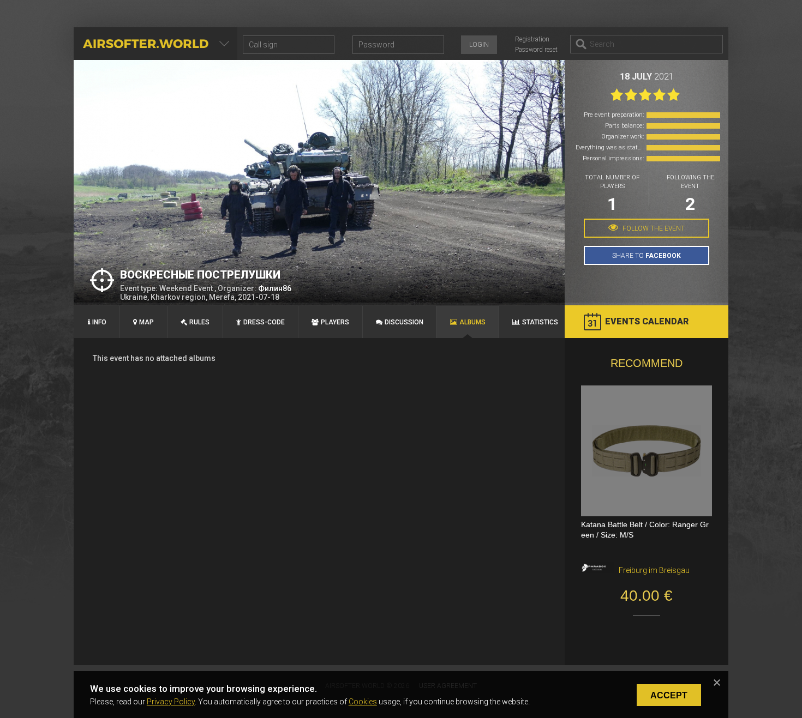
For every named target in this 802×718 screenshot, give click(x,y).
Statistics (540, 322)
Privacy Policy (171, 701)
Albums (472, 322)
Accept (668, 695)
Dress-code (264, 322)
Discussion (404, 322)
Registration (532, 39)
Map (146, 322)
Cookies (363, 701)
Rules (199, 322)
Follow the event (653, 228)
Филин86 (274, 288)
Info (99, 322)
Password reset (536, 49)
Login (479, 45)
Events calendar (647, 321)
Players (335, 322)
